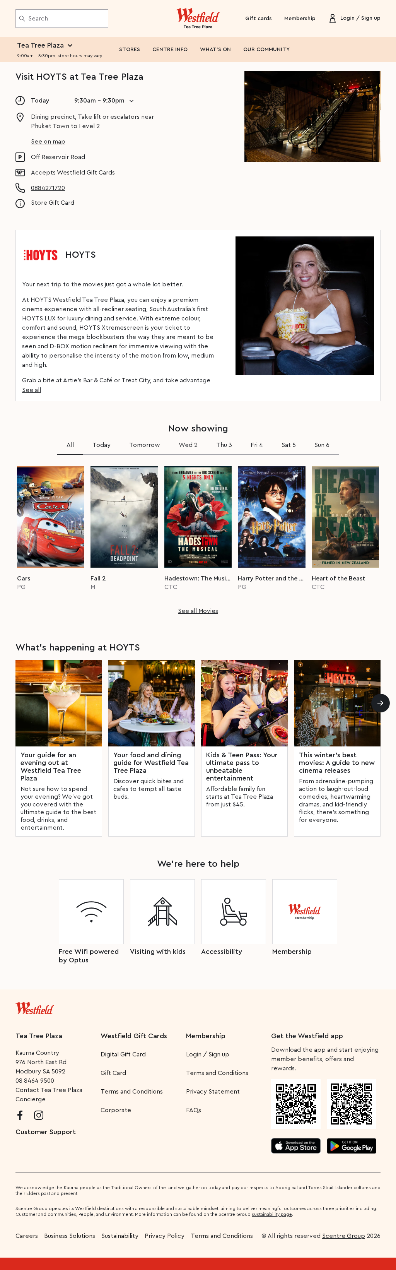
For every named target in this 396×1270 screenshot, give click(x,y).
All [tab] (70, 445)
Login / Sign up (207, 1054)
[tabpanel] (198, 537)
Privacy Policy (164, 1236)
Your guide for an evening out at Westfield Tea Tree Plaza (50, 766)
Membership (300, 18)
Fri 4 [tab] (257, 445)
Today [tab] (101, 445)
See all (31, 390)
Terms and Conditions (132, 1092)
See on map (48, 142)
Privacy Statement (213, 1092)
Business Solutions (69, 1236)
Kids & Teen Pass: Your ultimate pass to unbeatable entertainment (242, 766)
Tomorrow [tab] (144, 445)
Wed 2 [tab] (188, 445)
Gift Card (113, 1073)
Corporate (116, 1110)
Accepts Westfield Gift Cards (73, 172)
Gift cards (258, 18)
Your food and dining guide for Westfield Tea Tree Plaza (151, 762)
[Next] (380, 703)
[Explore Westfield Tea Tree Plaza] (198, 18)
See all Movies (198, 611)
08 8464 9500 (34, 1081)
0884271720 (48, 188)
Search (38, 18)
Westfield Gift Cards (134, 1035)
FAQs (193, 1110)
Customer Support (45, 1131)
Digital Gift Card (123, 1054)
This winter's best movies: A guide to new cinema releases (337, 762)
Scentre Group (343, 1236)
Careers (26, 1236)
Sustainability (119, 1236)
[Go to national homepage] (34, 1006)
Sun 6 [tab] (321, 445)
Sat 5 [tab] (289, 445)
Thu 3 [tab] (224, 445)
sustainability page (272, 1214)
